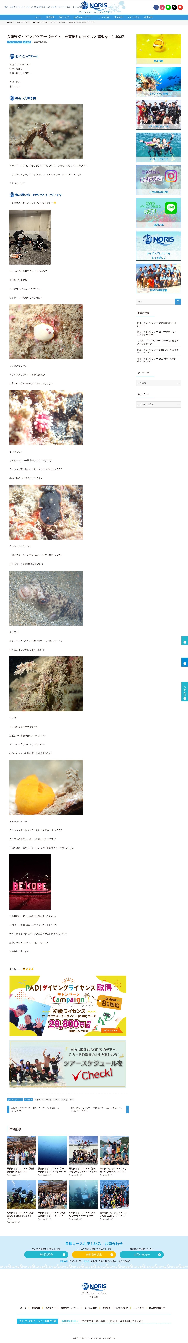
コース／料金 (91, 1308)
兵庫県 (64, 1100)
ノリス (56, 1100)
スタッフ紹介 (122, 1308)
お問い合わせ (185, 690)
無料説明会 (185, 639)
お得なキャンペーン (70, 1308)
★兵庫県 (26, 42)
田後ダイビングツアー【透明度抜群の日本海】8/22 (156, 324)
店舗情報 (106, 1308)
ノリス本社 (139, 1308)
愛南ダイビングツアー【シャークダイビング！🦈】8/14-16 (156, 333)
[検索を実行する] (178, 302)
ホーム (23, 1308)
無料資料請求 (185, 660)
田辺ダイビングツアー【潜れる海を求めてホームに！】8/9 (157, 351)
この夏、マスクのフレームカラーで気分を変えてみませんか (157, 342)
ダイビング (39, 1100)
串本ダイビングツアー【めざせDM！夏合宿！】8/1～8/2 (156, 360)
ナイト (49, 1100)
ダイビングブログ (14, 42)
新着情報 (36, 1308)
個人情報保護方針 (157, 1308)
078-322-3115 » (70, 1321)
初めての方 (50, 1308)
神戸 (72, 1100)
